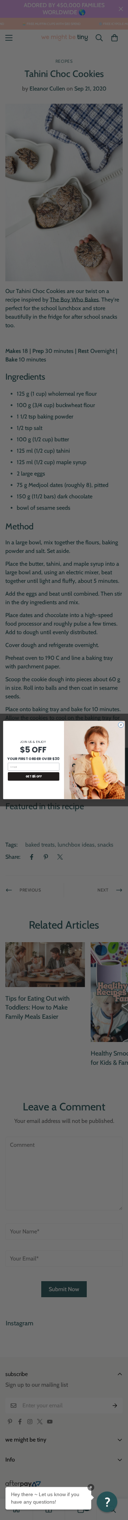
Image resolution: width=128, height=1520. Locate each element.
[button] (107, 1501)
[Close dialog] (120, 725)
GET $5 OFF (34, 776)
